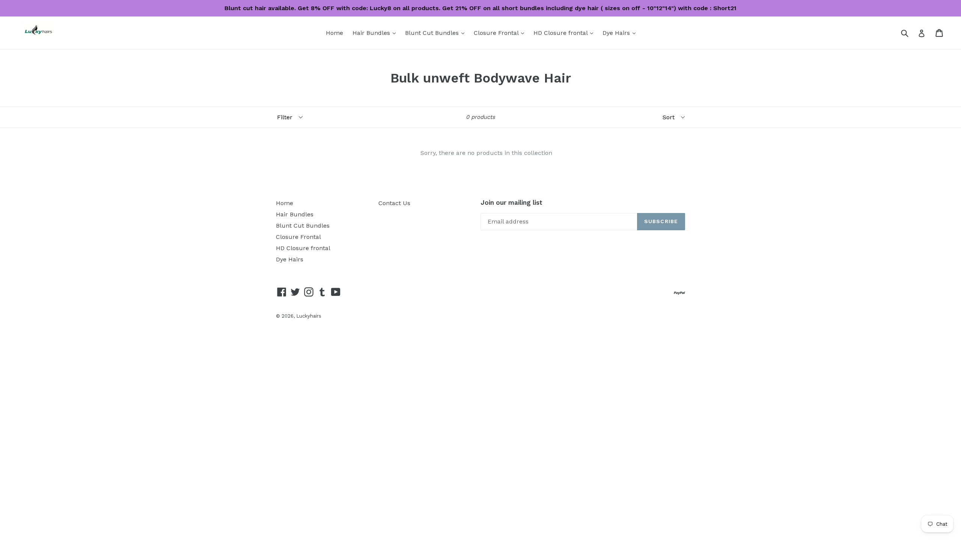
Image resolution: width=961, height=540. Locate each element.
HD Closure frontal (565, 32)
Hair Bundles (375, 32)
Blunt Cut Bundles (436, 32)
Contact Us (394, 203)
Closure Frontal (501, 32)
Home (334, 32)
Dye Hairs (621, 32)
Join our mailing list (511, 202)
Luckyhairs (308, 316)
